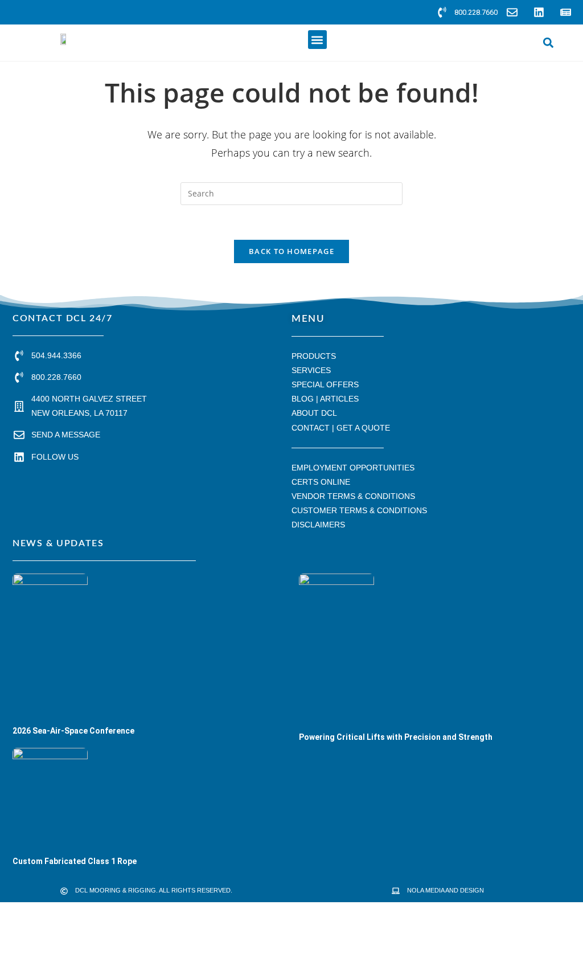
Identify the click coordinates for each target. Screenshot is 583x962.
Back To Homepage (291, 251)
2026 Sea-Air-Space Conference (73, 730)
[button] (317, 39)
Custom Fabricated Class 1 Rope (75, 861)
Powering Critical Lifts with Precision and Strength (395, 737)
